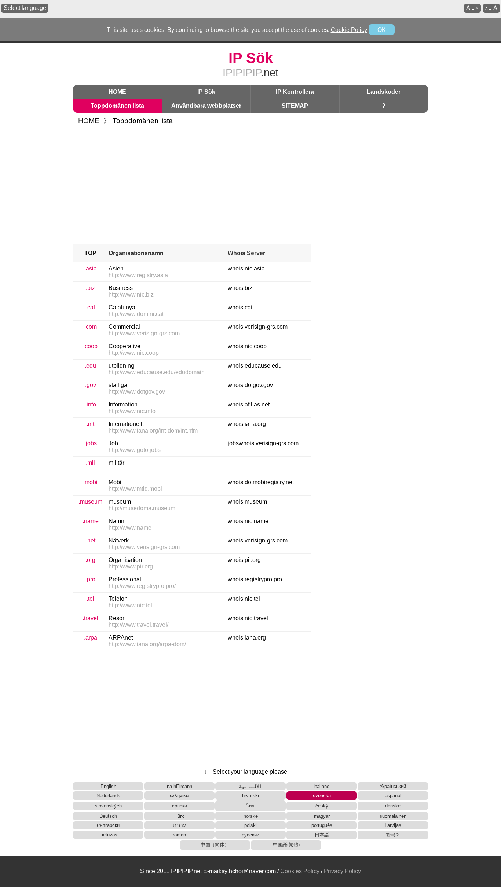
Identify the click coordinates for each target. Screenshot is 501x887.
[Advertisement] (250, 186)
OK (381, 30)
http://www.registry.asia (138, 275)
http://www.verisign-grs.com (144, 333)
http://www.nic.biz (131, 294)
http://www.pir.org (131, 566)
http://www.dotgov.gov (137, 392)
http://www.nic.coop (134, 353)
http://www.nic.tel (130, 605)
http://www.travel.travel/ (138, 625)
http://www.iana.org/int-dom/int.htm (153, 430)
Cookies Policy (299, 871)
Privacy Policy (342, 871)
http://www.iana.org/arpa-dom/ (147, 644)
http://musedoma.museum (142, 508)
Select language (25, 8)
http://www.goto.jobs (135, 450)
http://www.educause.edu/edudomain (157, 372)
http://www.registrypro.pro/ (142, 586)
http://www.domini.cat (136, 314)
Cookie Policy (349, 30)
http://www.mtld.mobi (135, 489)
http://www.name (130, 528)
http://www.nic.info (132, 411)
